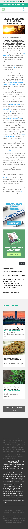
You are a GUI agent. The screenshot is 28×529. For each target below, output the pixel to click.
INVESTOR (14, 4)
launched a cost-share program (14, 118)
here (11, 187)
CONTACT (22, 4)
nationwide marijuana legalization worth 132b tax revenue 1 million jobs (13, 388)
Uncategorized (16, 330)
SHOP (18, 4)
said (14, 67)
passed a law (8, 111)
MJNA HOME (8, 4)
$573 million (12, 150)
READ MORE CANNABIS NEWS (14, 408)
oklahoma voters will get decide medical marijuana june (13, 328)
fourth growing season (14, 104)
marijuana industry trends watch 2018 (12, 287)
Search (4, 261)
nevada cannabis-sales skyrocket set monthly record (13, 358)
